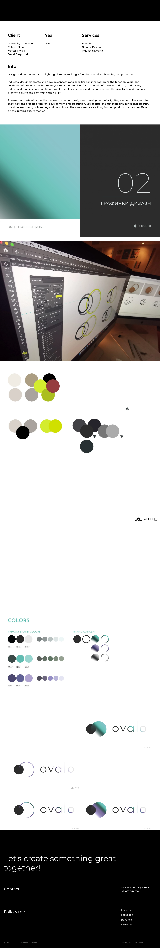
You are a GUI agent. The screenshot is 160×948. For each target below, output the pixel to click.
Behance (126, 919)
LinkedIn (126, 924)
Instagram (127, 910)
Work (138, 4)
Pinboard (150, 4)
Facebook (127, 914)
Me (130, 4)
